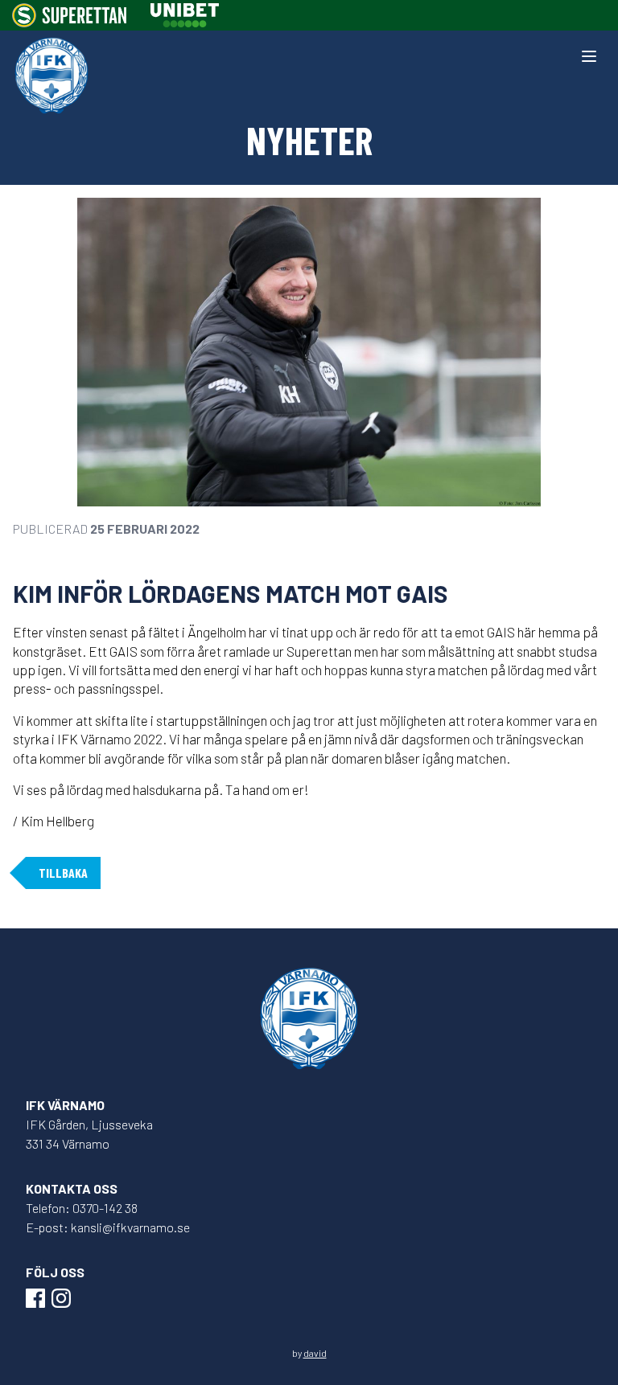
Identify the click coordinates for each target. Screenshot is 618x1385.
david (315, 1352)
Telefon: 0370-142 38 (82, 1207)
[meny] (589, 56)
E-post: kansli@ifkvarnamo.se (108, 1227)
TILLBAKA (63, 872)
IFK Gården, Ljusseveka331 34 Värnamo (89, 1134)
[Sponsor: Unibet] (184, 15)
